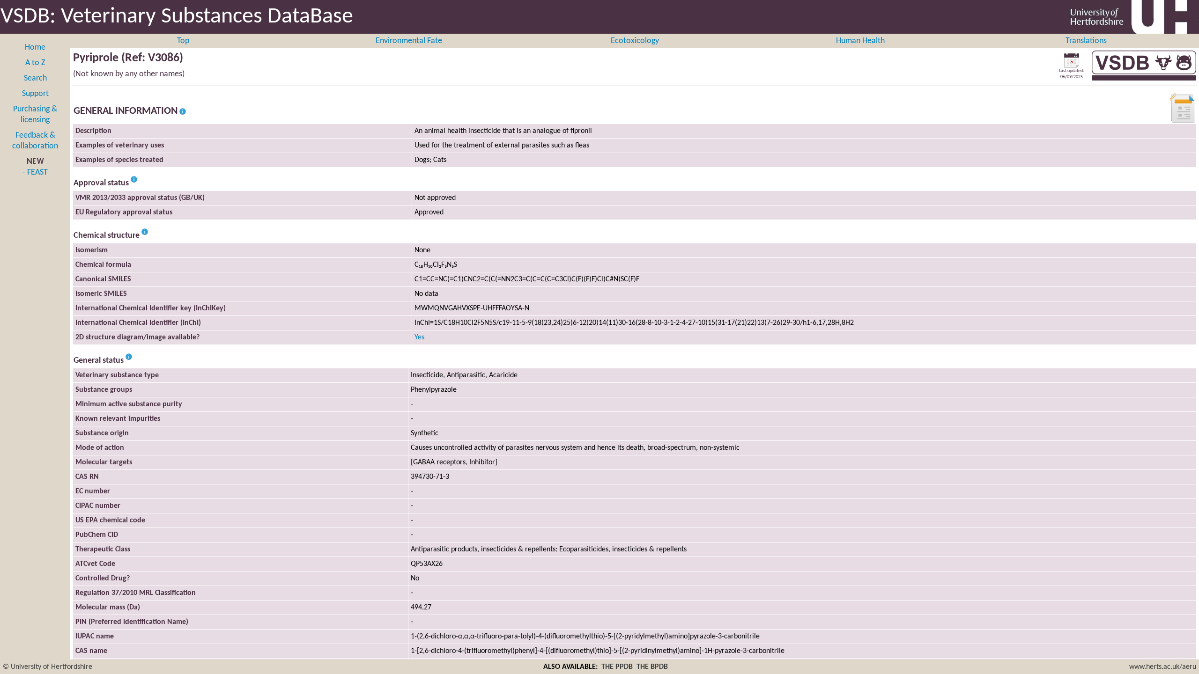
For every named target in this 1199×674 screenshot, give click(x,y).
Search (35, 78)
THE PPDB (617, 667)
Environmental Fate (409, 41)
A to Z (35, 63)
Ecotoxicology (635, 41)
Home (35, 47)
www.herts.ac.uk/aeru (1162, 667)
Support (35, 93)
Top (183, 41)
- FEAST (35, 172)
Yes (419, 337)
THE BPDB (652, 667)
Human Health (860, 41)
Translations (1086, 41)
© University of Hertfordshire (47, 667)
